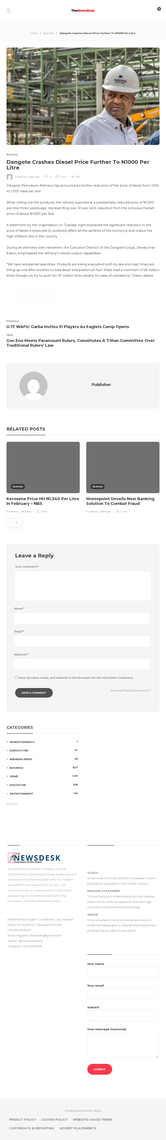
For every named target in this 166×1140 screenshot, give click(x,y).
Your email (95, 985)
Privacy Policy (22, 1120)
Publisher (20, 176)
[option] (43, 478)
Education (44, 785)
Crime (44, 776)
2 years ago (33, 176)
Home (33, 33)
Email (19, 631)
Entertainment (44, 793)
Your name (95, 964)
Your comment (26, 566)
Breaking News (44, 759)
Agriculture (44, 750)
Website (21, 654)
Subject (93, 1007)
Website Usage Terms (92, 1120)
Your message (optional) (106, 1029)
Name (19, 608)
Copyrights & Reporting (31, 1128)
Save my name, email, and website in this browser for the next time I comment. (76, 677)
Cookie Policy (55, 1120)
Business (48, 33)
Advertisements (44, 742)
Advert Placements (77, 1128)
